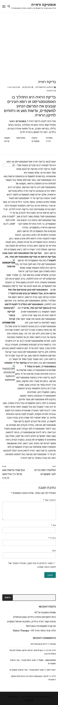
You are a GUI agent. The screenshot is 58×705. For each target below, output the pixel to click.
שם (53, 525)
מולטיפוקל (20, 138)
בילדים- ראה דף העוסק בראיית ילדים (38, 132)
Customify (29, 700)
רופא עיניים (32, 362)
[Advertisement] (29, 43)
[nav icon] (3, 6)
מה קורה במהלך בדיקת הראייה (35, 457)
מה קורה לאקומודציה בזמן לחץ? (41, 626)
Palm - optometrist (47, 660)
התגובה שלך (49, 500)
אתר (54, 550)
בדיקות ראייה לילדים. (18, 209)
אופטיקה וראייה (43, 5)
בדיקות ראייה (13, 87)
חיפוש (8, 597)
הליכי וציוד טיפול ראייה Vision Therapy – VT (34, 630)
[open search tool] (9, 6)
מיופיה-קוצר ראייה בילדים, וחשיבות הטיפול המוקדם (31, 621)
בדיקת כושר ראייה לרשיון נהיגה (32, 450)
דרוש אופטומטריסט (39, 644)
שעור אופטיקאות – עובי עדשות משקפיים (27, 670)
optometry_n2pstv (44, 87)
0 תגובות (50, 91)
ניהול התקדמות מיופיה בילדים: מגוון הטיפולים (34, 617)
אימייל (52, 538)
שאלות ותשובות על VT (45, 612)
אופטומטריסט (42, 101)
